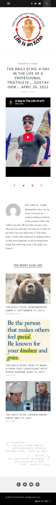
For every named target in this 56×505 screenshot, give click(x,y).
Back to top (42, 501)
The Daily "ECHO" (28, 64)
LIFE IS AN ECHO (17, 497)
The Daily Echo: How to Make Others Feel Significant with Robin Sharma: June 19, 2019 (26, 368)
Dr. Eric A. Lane (36, 205)
